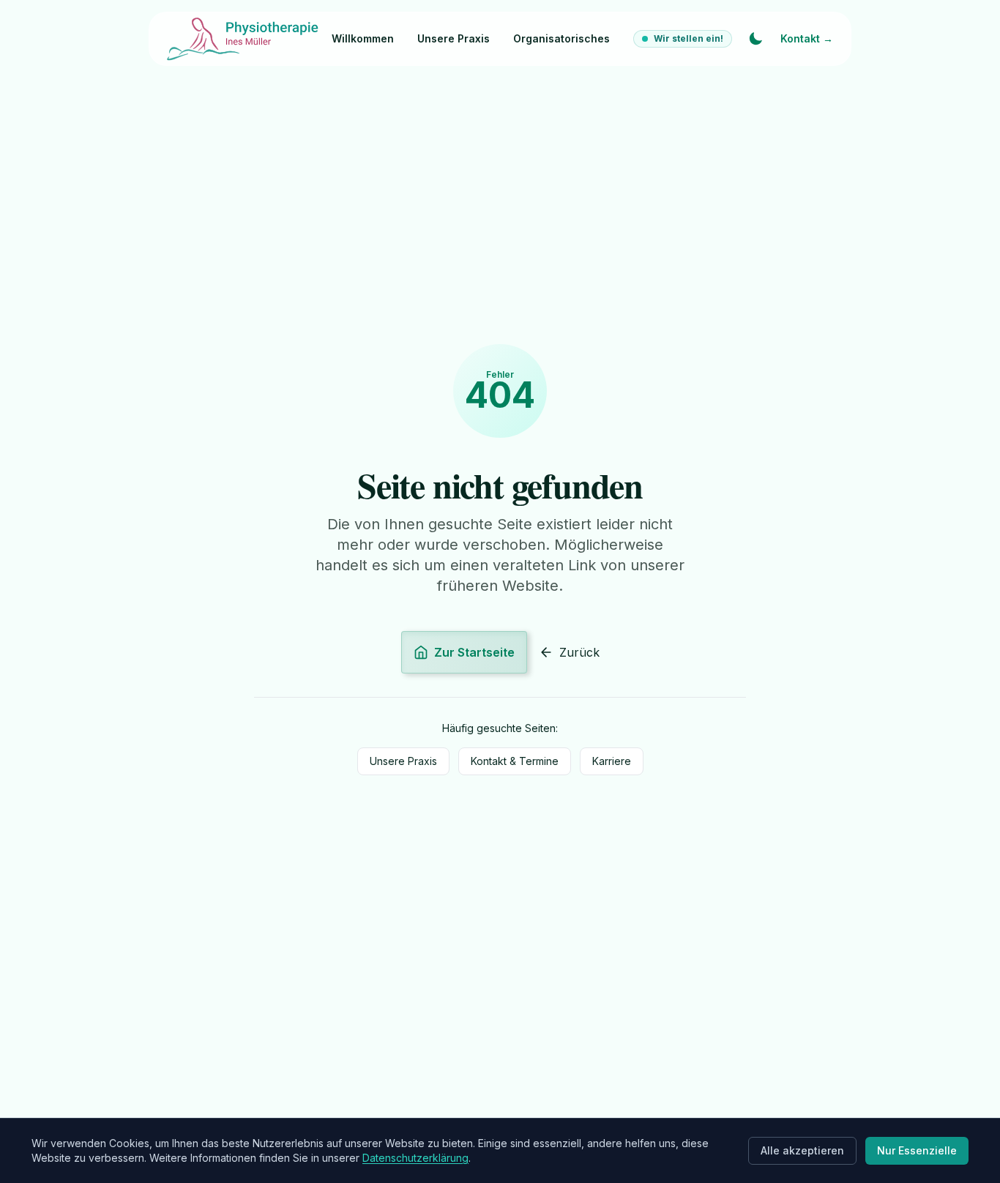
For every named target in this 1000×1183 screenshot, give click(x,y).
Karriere (611, 761)
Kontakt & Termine (515, 761)
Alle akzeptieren (802, 1150)
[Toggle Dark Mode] (755, 39)
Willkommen (363, 38)
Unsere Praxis (453, 38)
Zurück (579, 652)
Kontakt (806, 38)
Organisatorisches (561, 38)
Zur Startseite (474, 652)
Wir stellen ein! (688, 38)
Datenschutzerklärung (415, 1158)
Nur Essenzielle (917, 1150)
